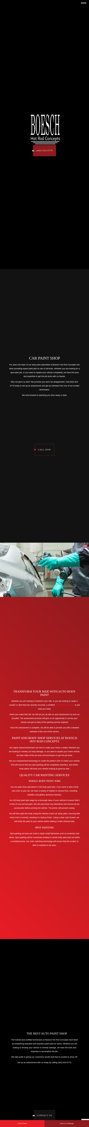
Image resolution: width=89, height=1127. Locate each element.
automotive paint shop (64, 711)
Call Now (44, 452)
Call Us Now (22, 1123)
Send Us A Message (67, 1123)
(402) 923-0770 (44, 150)
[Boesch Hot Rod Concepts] (44, 129)
